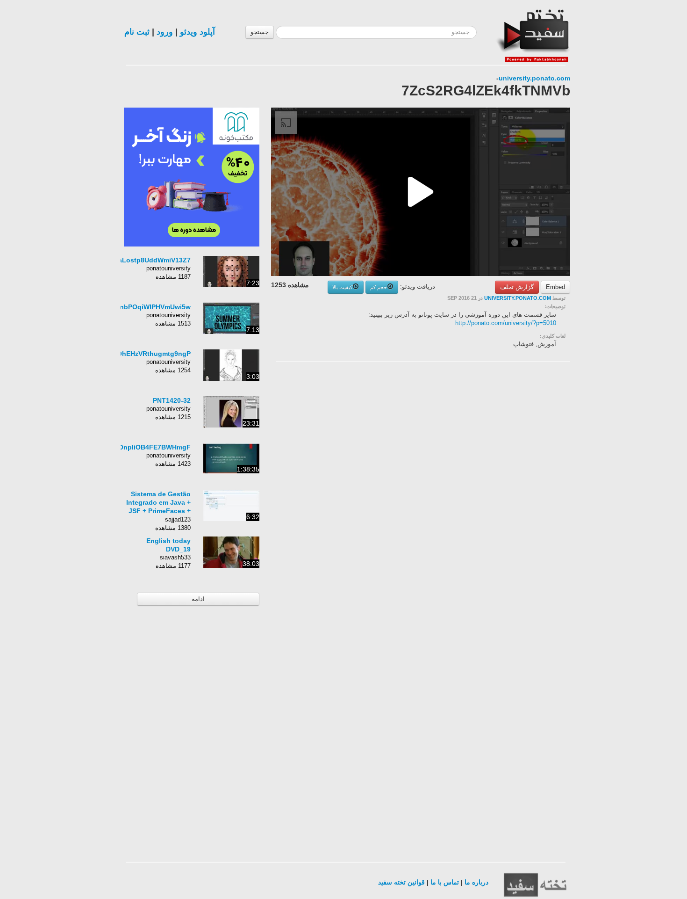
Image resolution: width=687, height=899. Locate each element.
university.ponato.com (534, 78)
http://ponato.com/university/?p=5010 (505, 322)
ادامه (198, 598)
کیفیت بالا (342, 287)
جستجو (259, 32)
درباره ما (476, 882)
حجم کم (378, 287)
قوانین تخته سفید (401, 882)
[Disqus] (500, 487)
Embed (555, 286)
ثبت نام (137, 31)
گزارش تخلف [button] (517, 286)
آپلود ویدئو (197, 31)
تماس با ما (444, 882)
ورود (165, 31)
